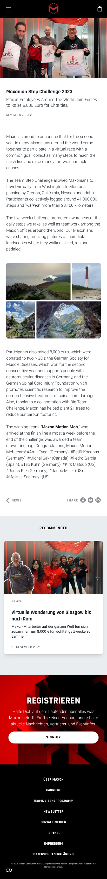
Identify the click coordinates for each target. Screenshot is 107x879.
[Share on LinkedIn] (98, 500)
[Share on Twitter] (90, 500)
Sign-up (53, 737)
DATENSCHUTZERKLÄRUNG (53, 854)
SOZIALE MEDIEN (53, 822)
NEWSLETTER (54, 811)
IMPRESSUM (53, 843)
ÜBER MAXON (53, 779)
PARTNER (53, 833)
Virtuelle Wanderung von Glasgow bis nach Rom (51, 615)
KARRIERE (53, 790)
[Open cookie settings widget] (9, 870)
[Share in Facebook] (83, 500)
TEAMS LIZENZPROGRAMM (53, 801)
